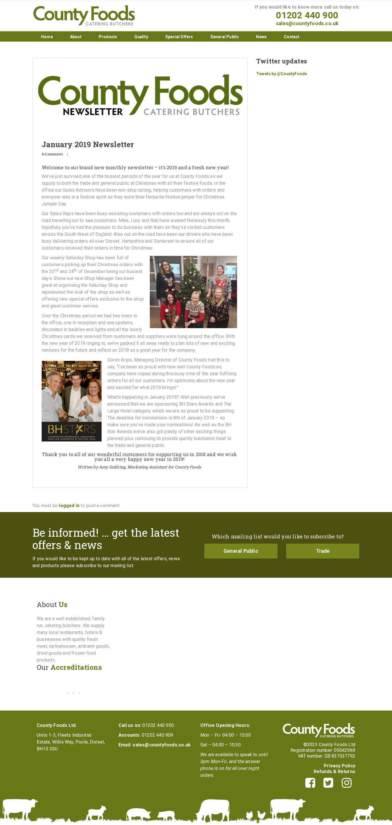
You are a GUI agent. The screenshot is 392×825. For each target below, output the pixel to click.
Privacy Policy (339, 765)
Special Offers (179, 36)
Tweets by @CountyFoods (281, 73)
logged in (69, 505)
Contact (291, 36)
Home (47, 36)
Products (108, 36)
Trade (323, 551)
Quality (141, 36)
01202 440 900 (307, 15)
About (75, 36)
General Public (224, 36)
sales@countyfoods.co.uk (307, 23)
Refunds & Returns (334, 771)
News (261, 36)
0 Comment (52, 154)
